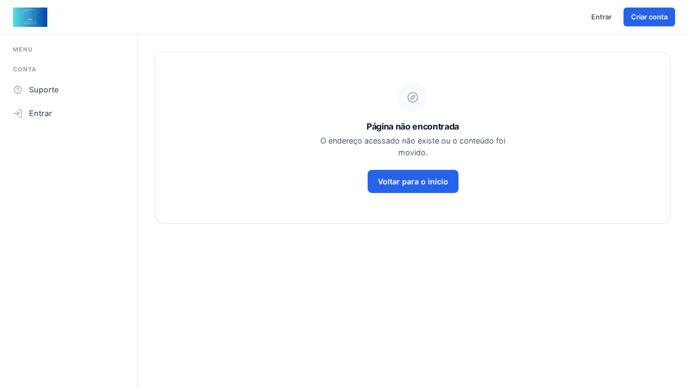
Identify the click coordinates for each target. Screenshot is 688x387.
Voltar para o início (413, 181)
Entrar (601, 17)
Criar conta (649, 17)
